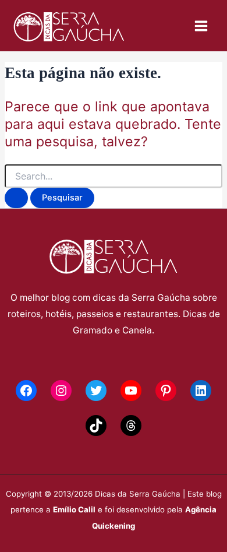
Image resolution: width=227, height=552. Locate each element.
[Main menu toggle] (201, 26)
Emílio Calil (74, 509)
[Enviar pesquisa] (16, 198)
